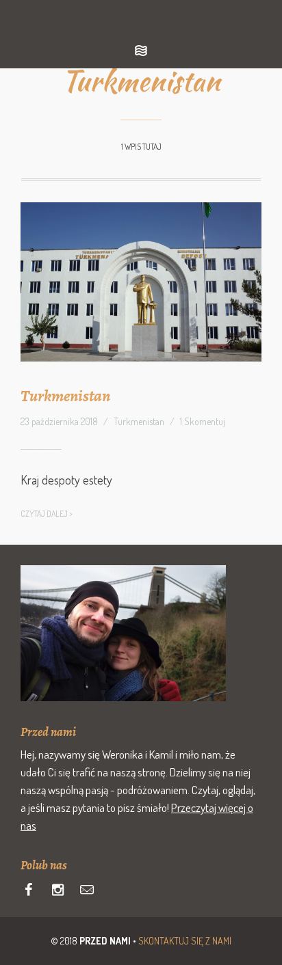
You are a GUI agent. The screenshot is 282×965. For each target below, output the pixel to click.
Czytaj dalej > (47, 513)
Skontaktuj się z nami (184, 941)
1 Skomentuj (202, 421)
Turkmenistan (65, 396)
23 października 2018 (59, 421)
